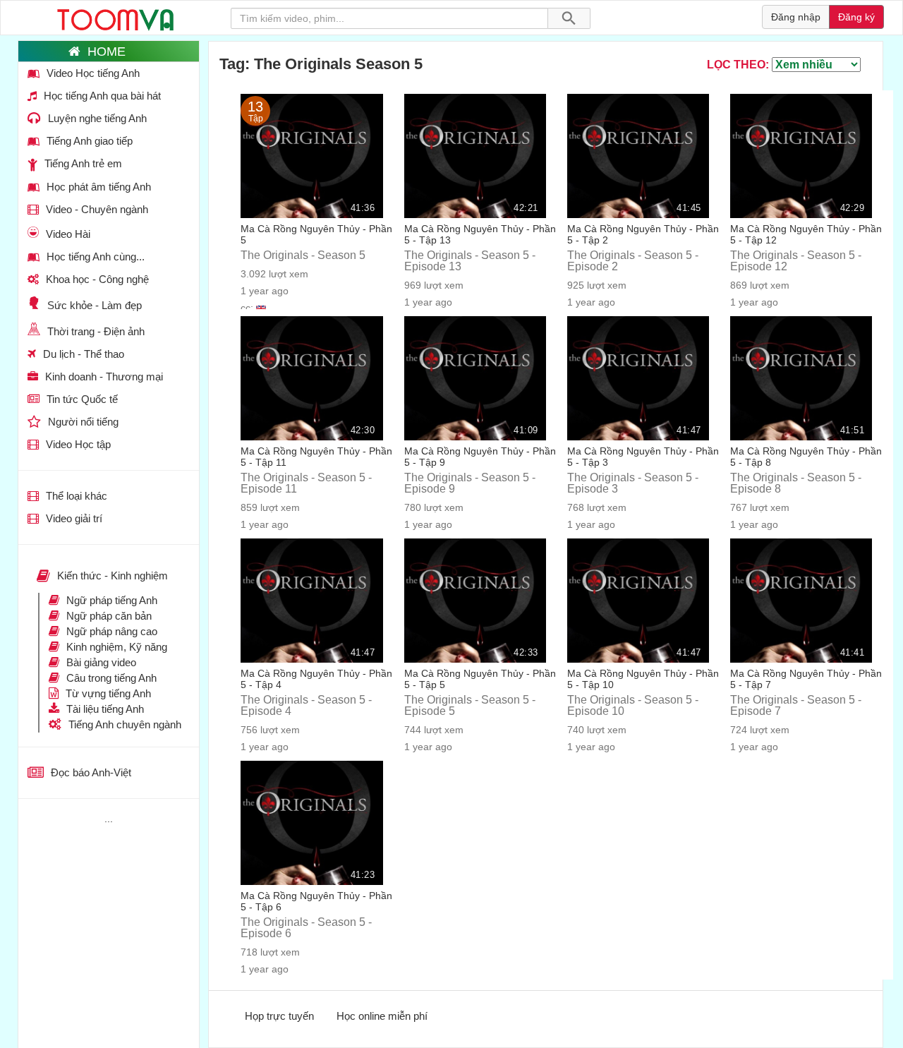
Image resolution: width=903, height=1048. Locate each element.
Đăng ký (856, 17)
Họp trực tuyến (279, 1016)
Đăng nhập (795, 17)
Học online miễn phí (382, 1016)
